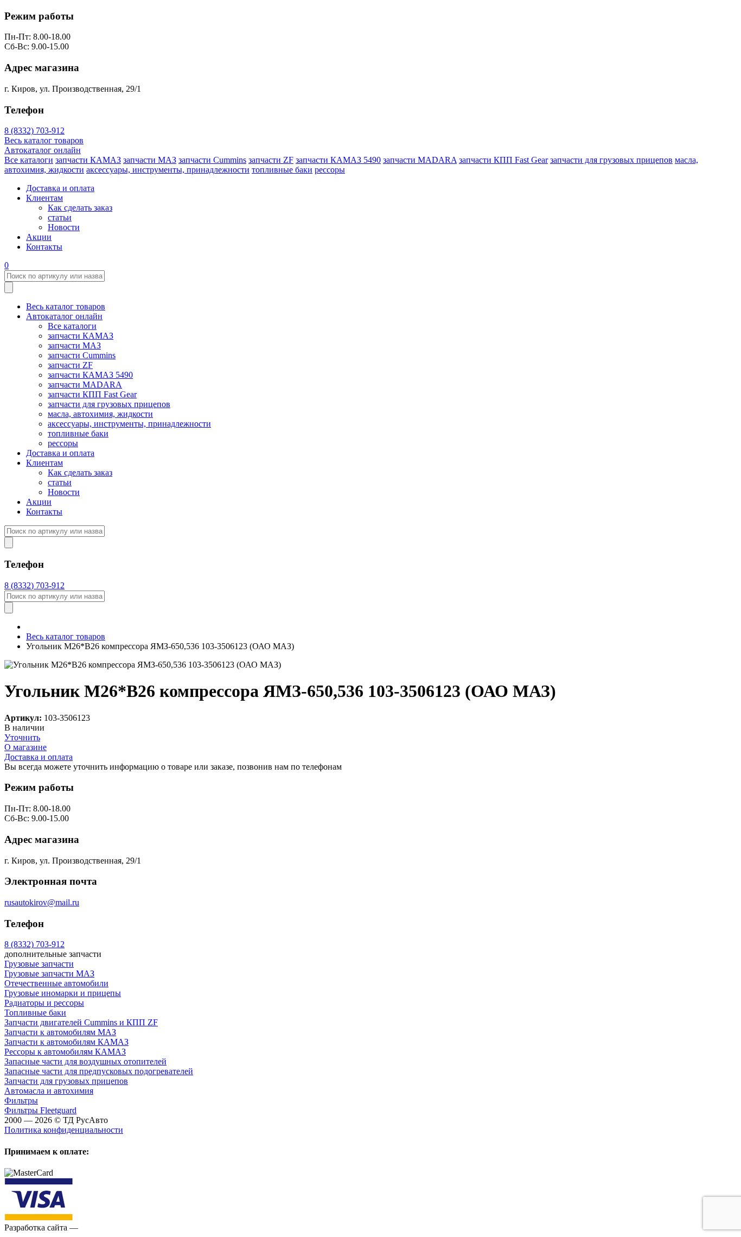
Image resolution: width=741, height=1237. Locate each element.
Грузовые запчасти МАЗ (49, 973)
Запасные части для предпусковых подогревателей (98, 1071)
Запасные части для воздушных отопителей (85, 1061)
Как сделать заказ (80, 207)
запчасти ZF (270, 159)
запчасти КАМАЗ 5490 (338, 159)
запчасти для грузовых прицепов (611, 159)
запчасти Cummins (212, 159)
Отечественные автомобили (56, 983)
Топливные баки (35, 1012)
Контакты (44, 246)
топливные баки (282, 169)
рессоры (330, 169)
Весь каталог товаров (44, 140)
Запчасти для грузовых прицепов (66, 1081)
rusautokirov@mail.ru (41, 902)
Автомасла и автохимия (48, 1090)
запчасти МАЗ (149, 159)
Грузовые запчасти (39, 963)
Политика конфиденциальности (63, 1129)
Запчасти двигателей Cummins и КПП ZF (81, 1022)
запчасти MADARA (420, 159)
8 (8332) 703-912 (34, 130)
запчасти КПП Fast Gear (503, 159)
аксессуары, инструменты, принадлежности (168, 169)
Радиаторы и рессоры (44, 1002)
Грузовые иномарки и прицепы (62, 993)
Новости (64, 227)
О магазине (25, 747)
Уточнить (22, 737)
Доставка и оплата (60, 188)
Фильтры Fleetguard (40, 1110)
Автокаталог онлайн (42, 150)
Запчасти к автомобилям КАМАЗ (66, 1041)
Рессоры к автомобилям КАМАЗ (65, 1051)
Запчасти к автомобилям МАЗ (60, 1032)
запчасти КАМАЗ (88, 159)
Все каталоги (28, 159)
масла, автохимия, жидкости (100, 413)
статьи (60, 217)
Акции (39, 237)
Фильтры (21, 1100)
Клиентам (44, 197)
